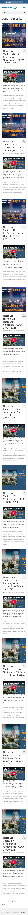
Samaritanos (17, 281)
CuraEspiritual (5, 453)
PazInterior (21, 801)
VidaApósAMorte (6, 108)
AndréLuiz (14, 95)
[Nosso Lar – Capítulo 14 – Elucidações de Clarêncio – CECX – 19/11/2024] (14, 561)
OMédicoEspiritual (22, 103)
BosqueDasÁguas (18, 791)
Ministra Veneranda (12, 368)
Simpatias (7, 282)
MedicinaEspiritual (6, 103)
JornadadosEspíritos (18, 626)
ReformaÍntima (20, 105)
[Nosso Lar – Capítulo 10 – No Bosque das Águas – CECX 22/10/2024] (14, 736)
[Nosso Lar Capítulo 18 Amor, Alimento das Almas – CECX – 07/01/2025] (14, 390)
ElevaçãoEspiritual (12, 100)
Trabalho (4, 460)
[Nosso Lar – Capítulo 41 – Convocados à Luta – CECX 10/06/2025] (14, 125)
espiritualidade (5, 189)
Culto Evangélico (14, 98)
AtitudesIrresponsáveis (22, 182)
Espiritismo (24, 100)
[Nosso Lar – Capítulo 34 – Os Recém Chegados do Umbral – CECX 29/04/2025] (14, 211)
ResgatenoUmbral (11, 281)
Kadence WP (23, 912)
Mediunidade (11, 628)
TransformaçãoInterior (15, 542)
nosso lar (15, 890)
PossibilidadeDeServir (13, 192)
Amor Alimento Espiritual (10, 448)
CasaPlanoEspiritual (8, 450)
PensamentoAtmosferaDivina (13, 105)
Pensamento (5, 105)
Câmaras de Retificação (9, 184)
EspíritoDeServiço (6, 277)
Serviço (4, 282)
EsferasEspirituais (18, 100)
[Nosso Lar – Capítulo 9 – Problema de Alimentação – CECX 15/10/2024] (14, 821)
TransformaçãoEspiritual (7, 542)
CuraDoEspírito (20, 98)
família (23, 277)
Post (16, 66)
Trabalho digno (12, 282)
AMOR (4, 95)
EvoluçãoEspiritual (11, 189)
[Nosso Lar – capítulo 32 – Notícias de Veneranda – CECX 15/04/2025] (14, 299)
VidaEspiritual (11, 108)
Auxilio (4, 450)
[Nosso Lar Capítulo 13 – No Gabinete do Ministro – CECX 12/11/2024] (14, 650)
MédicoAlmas (11, 539)
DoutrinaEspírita (5, 100)
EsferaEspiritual (23, 453)
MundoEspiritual (12, 103)
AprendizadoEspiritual (20, 95)
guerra (16, 189)
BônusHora (17, 705)
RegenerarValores (18, 369)
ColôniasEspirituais (19, 97)
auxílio (4, 97)
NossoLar (17, 103)
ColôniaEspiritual (13, 97)
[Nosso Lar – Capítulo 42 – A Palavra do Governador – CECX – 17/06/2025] (14, 35)
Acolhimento (5, 271)
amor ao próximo (9, 95)
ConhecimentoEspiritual (7, 98)
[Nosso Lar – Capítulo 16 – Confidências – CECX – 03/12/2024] (14, 477)
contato (6, 66)
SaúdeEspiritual (5, 194)
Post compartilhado (20, 66)
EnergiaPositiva (22, 534)
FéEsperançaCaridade (19, 798)
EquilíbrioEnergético (6, 536)
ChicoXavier (7, 97)
